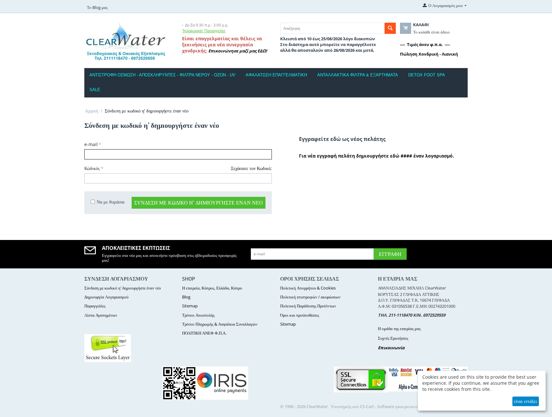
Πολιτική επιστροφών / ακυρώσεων (310, 297)
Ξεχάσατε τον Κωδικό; (251, 168)
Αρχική (91, 111)
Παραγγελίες (94, 306)
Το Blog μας (97, 7)
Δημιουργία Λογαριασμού (106, 297)
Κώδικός (92, 168)
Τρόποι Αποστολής (198, 315)
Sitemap (190, 306)
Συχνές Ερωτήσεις (393, 338)
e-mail (91, 144)
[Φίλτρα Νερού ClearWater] (125, 41)
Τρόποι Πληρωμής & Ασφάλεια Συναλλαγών (219, 324)
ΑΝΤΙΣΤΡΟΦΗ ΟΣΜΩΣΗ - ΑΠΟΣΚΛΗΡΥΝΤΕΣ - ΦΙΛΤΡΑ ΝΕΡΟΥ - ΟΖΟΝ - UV (162, 75)
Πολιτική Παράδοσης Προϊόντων (308, 306)
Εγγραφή (390, 254)
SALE (94, 89)
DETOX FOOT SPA (426, 75)
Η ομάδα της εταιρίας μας (399, 328)
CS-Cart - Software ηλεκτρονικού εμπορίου (397, 406)
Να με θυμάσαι (111, 202)
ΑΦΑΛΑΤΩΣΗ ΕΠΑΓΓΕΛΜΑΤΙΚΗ (276, 75)
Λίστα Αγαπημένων (100, 315)
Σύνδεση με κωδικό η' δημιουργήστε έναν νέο (198, 202)
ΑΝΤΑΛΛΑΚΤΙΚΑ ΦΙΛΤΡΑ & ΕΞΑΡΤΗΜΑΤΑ (357, 75)
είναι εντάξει (525, 401)
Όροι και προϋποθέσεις (299, 315)
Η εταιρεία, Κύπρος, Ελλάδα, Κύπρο (212, 288)
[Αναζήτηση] (390, 28)
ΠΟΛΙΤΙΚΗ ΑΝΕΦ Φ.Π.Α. (204, 333)
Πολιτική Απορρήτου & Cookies (308, 288)
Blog (186, 297)
